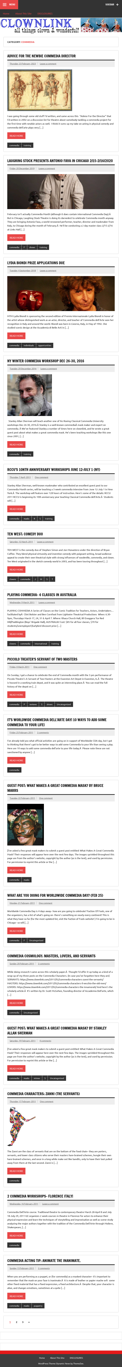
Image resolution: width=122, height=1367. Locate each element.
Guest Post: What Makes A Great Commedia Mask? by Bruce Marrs (55, 788)
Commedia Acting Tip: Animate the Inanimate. (44, 1260)
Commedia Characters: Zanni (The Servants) (43, 1093)
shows (32, 247)
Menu (12, 4)
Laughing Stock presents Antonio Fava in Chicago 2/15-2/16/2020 (60, 160)
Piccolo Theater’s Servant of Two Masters (42, 659)
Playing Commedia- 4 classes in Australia (41, 594)
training (27, 145)
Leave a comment (48, 63)
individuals (29, 345)
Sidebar (109, 4)
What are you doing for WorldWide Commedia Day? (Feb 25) (55, 895)
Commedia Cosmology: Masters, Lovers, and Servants (51, 955)
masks (26, 518)
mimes (37, 1078)
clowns (12, 579)
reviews (33, 704)
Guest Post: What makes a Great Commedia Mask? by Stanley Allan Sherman (57, 1031)
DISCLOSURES (45, 13)
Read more (16, 135)
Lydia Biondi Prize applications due (36, 262)
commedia (14, 145)
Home (6, 13)
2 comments (43, 732)
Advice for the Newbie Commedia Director (41, 55)
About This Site (23, 13)
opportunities (44, 345)
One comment (41, 477)
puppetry (38, 1305)
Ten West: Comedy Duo (25, 534)
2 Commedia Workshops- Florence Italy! (40, 1196)
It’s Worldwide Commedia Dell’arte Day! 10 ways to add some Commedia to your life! (57, 722)
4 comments (45, 1040)
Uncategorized (64, 704)
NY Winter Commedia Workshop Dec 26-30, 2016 (45, 360)
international (41, 643)
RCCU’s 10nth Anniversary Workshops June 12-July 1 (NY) (53, 469)
